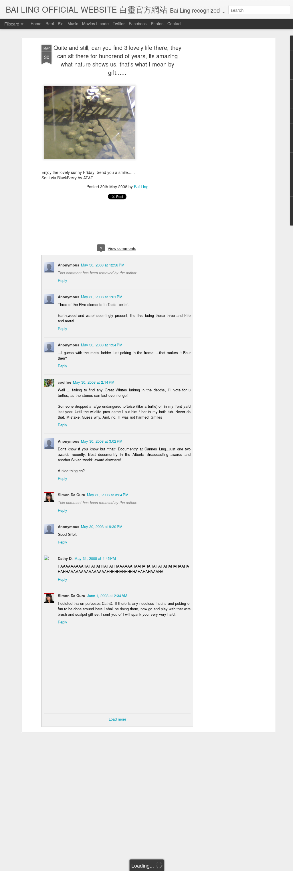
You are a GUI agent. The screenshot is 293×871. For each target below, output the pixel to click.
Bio (61, 23)
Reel (49, 23)
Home (36, 23)
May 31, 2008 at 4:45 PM (95, 558)
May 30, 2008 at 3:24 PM (107, 494)
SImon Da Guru (71, 494)
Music (73, 23)
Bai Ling (141, 186)
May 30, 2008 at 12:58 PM (102, 265)
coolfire (64, 382)
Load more (117, 719)
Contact (174, 23)
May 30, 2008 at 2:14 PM (93, 382)
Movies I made (95, 23)
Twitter (119, 23)
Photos (157, 23)
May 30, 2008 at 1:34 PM (101, 345)
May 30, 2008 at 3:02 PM (101, 441)
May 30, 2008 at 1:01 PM (101, 296)
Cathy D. (65, 558)
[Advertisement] (224, 135)
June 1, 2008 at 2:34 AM (107, 595)
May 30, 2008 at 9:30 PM (101, 526)
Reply (62, 280)
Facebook (138, 23)
